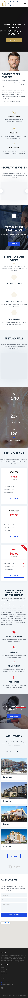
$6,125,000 (6, 824)
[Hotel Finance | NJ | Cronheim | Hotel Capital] (10, 3)
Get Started (14, 40)
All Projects (8, 751)
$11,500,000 (7, 847)
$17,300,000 (7, 801)
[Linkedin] (2, 988)
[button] (14, 244)
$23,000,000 (7, 777)
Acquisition (16, 751)
